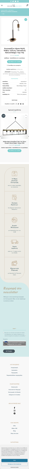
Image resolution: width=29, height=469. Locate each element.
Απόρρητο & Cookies (15, 467)
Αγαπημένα (14, 370)
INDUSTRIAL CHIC (15, 71)
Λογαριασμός (14, 367)
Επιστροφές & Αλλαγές (14, 392)
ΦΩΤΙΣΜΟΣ (11, 10)
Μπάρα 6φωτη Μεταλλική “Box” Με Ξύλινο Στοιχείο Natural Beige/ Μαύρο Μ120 (14, 142)
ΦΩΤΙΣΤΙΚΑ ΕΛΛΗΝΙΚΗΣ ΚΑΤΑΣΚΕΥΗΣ (9, 11)
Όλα (14, 460)
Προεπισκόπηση (26, 115)
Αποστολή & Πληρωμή (14, 389)
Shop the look (14, 433)
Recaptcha (5, 339)
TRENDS (22, 71)
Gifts (14, 425)
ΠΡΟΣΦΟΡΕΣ (21, 72)
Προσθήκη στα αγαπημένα (14, 65)
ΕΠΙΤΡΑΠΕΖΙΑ (14, 72)
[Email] (15, 1)
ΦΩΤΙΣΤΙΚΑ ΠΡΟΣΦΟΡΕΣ (14, 75)
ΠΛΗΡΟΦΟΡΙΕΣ (14, 78)
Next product (4, 14)
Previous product (1, 14)
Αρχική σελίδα (4, 10)
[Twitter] (13, 1)
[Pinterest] (18, 1)
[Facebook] (11, 1)
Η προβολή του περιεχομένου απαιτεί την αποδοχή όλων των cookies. (14, 343)
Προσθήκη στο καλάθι (14, 61)
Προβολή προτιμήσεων (14, 464)
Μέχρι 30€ (14, 428)
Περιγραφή (14, 100)
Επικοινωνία (14, 387)
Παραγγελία (14, 372)
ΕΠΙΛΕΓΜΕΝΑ (7, 72)
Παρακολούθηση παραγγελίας (14, 375)
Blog (14, 431)
